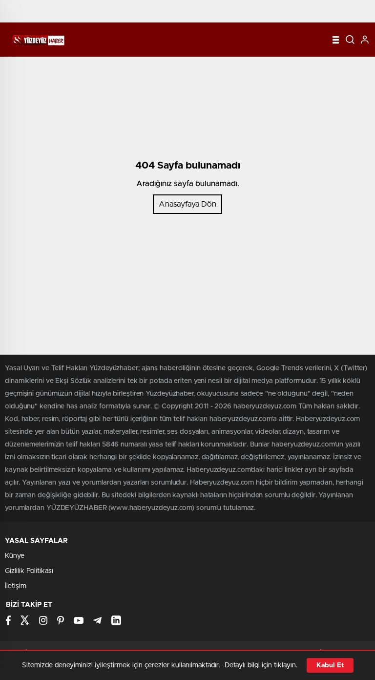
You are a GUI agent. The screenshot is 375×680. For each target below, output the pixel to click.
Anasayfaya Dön (187, 204)
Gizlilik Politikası (29, 571)
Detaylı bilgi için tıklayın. (261, 665)
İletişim (15, 586)
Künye (14, 555)
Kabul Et (330, 665)
